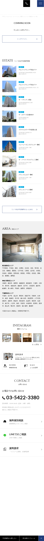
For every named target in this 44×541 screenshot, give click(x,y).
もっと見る (35, 344)
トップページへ (22, 39)
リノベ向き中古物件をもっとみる (22, 209)
